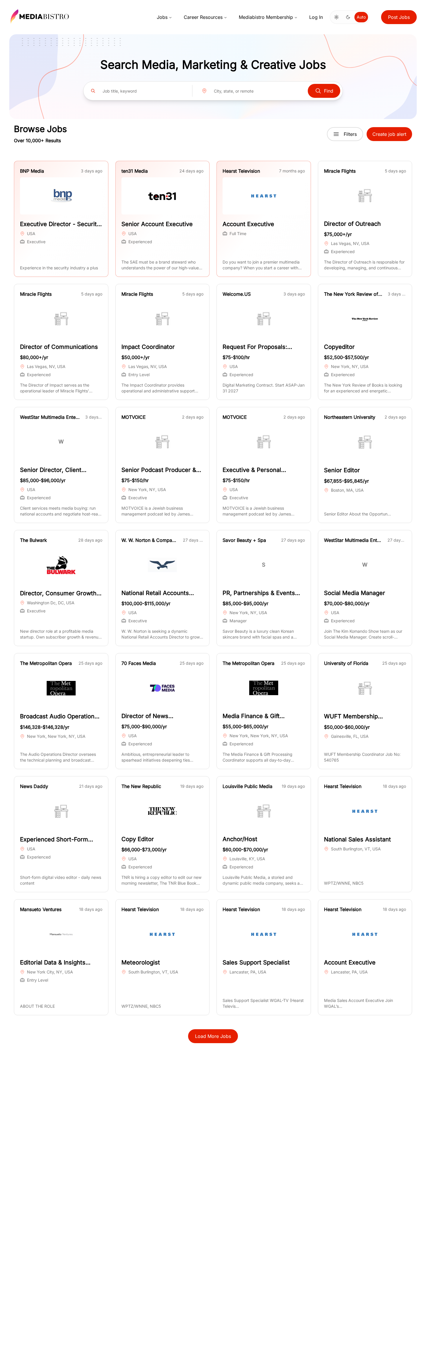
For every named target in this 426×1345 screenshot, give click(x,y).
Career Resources (203, 17)
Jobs (162, 17)
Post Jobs (399, 17)
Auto (361, 17)
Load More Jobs (213, 1036)
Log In (316, 17)
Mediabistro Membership (266, 17)
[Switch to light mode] (336, 17)
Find (328, 91)
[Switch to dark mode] (348, 17)
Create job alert (389, 134)
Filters (350, 134)
